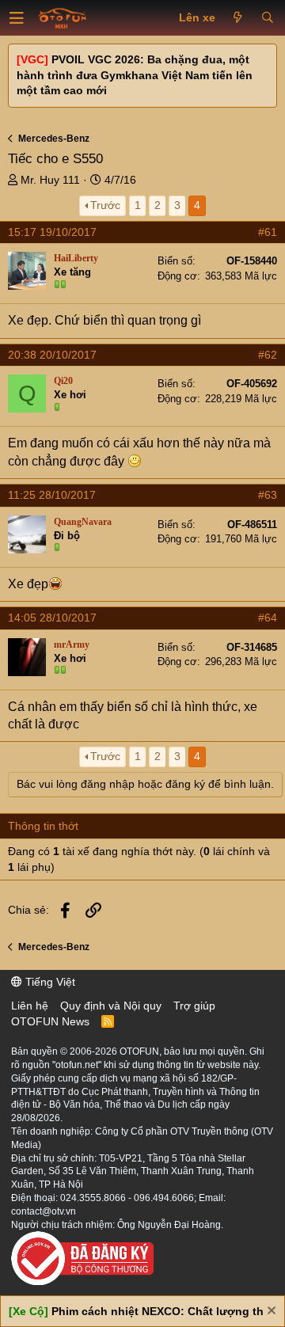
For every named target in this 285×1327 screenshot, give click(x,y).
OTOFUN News (50, 1021)
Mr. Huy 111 (50, 179)
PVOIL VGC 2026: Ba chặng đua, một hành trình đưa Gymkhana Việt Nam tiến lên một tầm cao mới (135, 75)
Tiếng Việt (48, 981)
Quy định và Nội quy (111, 1005)
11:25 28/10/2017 (52, 495)
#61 (267, 232)
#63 (267, 495)
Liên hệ (29, 1005)
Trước (105, 205)
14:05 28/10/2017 (52, 617)
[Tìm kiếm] (267, 18)
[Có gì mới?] (238, 18)
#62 (267, 354)
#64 (267, 617)
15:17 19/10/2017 (52, 232)
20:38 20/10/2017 (52, 354)
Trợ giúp (194, 1005)
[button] (16, 18)
